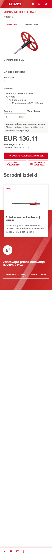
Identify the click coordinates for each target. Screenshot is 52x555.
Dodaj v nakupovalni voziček (27, 156)
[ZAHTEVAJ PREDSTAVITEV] (11, 551)
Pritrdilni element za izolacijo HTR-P (23, 219)
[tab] (11, 24)
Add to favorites (14, 163)
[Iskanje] (45, 4)
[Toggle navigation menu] (5, 4)
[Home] (15, 4)
